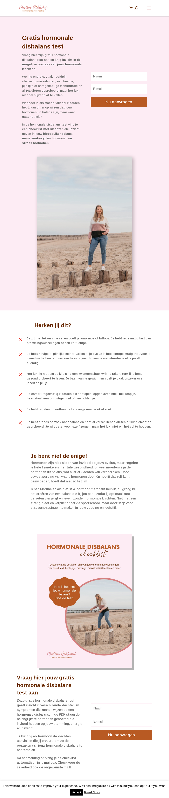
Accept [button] (76, 792)
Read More (92, 792)
